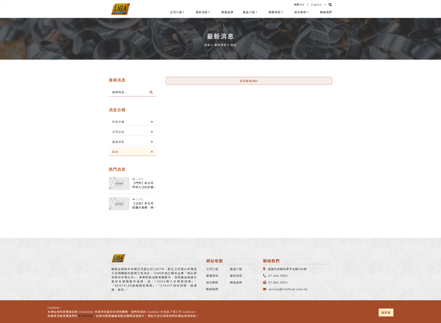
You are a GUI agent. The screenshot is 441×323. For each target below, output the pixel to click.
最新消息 (202, 12)
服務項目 (275, 12)
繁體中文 (299, 4)
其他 (115, 152)
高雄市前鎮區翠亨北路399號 (287, 269)
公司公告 (118, 132)
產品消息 (118, 142)
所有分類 (118, 122)
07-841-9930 (278, 282)
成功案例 (300, 12)
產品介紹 (249, 12)
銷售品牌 (227, 12)
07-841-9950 (278, 276)
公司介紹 (176, 12)
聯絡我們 (326, 12)
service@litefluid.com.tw (288, 289)
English (316, 4)
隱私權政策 (85, 316)
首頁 (207, 45)
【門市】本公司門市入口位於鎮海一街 (142, 187)
